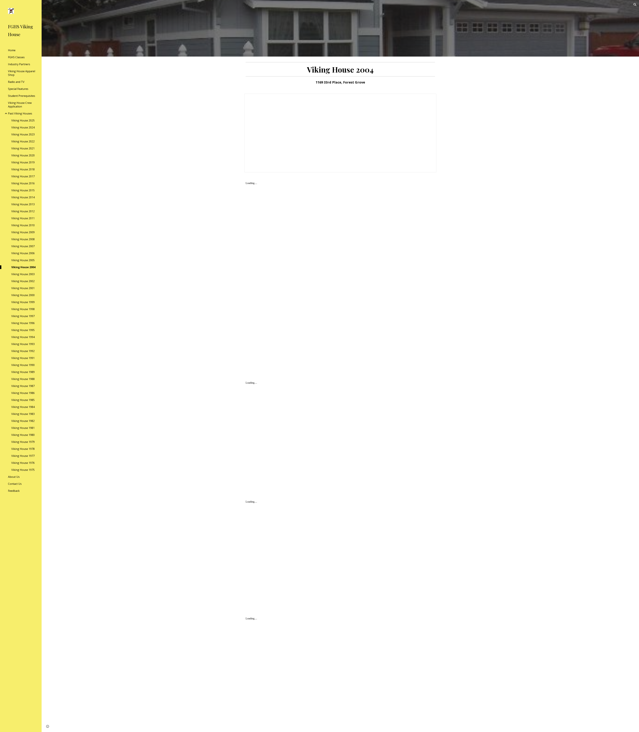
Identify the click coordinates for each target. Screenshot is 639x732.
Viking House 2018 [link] (23, 169)
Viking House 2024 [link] (23, 127)
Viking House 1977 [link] (23, 456)
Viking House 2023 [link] (23, 134)
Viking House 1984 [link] (23, 407)
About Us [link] (14, 477)
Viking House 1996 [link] (23, 323)
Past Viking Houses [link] (20, 113)
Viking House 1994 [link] (23, 337)
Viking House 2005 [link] (23, 260)
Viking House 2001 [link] (23, 288)
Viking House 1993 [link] (23, 344)
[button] (635, 5)
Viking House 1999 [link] (23, 302)
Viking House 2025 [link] (23, 120)
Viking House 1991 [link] (23, 358)
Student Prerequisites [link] (21, 96)
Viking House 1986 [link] (23, 393)
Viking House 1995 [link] (23, 330)
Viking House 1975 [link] (23, 470)
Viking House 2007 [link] (23, 246)
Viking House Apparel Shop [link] (21, 73)
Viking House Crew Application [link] (20, 104)
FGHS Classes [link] (16, 57)
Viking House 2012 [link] (23, 211)
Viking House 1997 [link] (23, 316)
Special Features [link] (18, 89)
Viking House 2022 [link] (23, 141)
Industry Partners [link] (19, 64)
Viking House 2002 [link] (23, 281)
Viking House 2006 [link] (23, 253)
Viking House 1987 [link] (23, 386)
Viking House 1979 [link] (23, 442)
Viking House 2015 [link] (23, 190)
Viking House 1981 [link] (23, 428)
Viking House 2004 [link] (23, 267)
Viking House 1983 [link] (23, 414)
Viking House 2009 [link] (23, 232)
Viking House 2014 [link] (23, 197)
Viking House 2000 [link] (23, 295)
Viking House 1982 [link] (23, 421)
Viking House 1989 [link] (23, 372)
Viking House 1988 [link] (23, 379)
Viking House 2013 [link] (23, 204)
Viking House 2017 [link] (23, 176)
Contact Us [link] (15, 484)
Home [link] (11, 50)
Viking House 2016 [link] (23, 183)
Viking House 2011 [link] (23, 218)
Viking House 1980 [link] (23, 435)
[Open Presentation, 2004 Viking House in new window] (430, 98)
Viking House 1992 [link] (23, 351)
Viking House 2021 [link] (23, 148)
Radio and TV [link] (16, 82)
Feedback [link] (14, 491)
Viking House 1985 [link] (23, 400)
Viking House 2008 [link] (23, 239)
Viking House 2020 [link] (23, 155)
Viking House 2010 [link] (23, 225)
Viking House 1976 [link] (23, 463)
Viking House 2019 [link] (23, 162)
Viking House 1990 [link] (23, 365)
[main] (340, 73)
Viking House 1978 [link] (23, 449)
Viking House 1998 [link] (23, 309)
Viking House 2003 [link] (23, 274)
